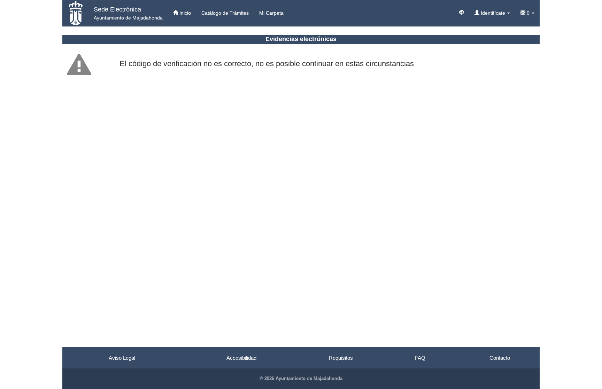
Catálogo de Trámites (225, 13)
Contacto (499, 358)
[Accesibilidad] (461, 12)
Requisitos (341, 358)
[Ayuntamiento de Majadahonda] (75, 13)
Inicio (184, 13)
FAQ (420, 358)
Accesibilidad (241, 358)
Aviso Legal (122, 358)
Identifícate (493, 13)
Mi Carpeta (271, 13)
